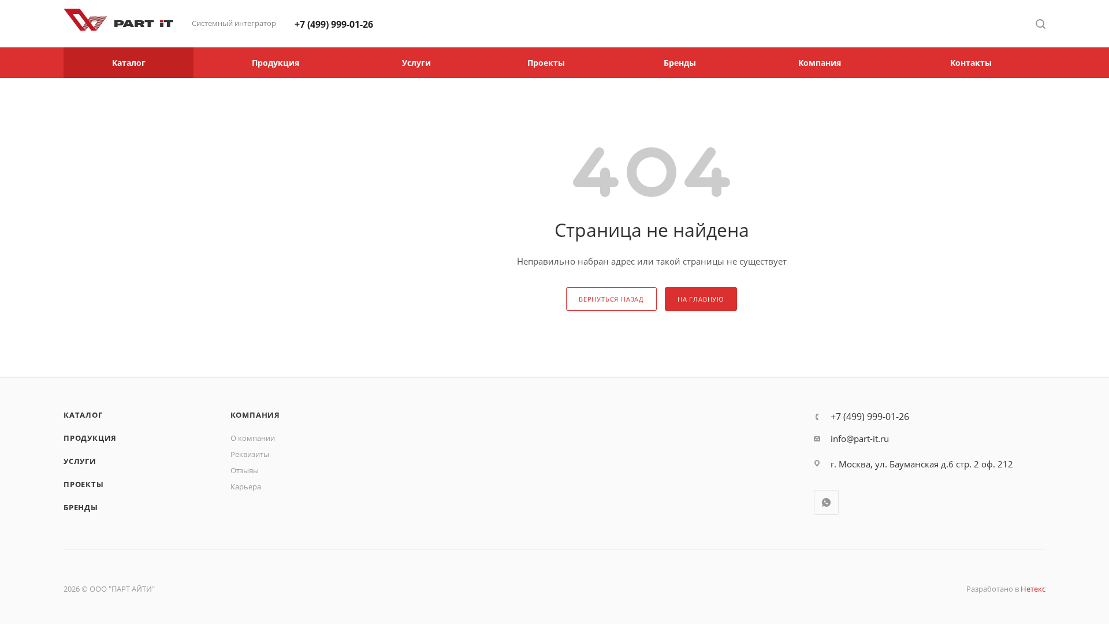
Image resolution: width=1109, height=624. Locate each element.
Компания (255, 415)
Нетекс (1033, 589)
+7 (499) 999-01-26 (334, 24)
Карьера (245, 486)
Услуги (80, 461)
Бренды (81, 507)
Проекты (84, 484)
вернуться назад (611, 299)
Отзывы (244, 470)
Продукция (90, 438)
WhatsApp (826, 502)
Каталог (83, 415)
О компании (252, 438)
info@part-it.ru (860, 438)
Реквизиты (249, 454)
